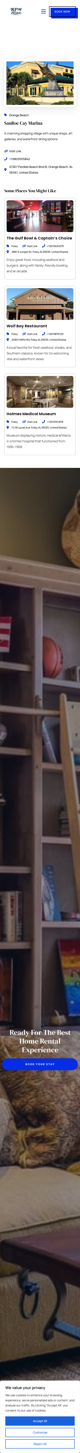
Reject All (40, 1444)
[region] (40, 1417)
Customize (40, 1432)
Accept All (40, 1421)
